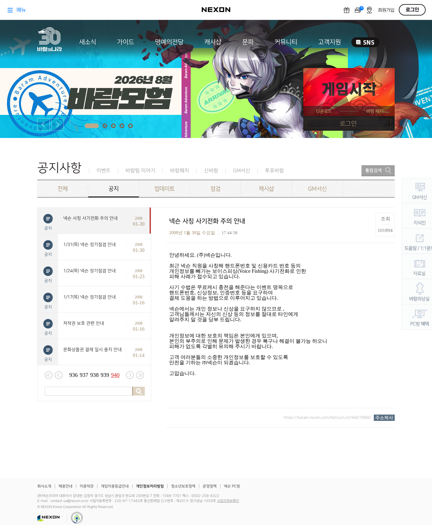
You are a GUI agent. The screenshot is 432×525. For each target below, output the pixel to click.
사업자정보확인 (228, 501)
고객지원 (329, 42)
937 (84, 375)
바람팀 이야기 (140, 170)
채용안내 (65, 486)
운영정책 (210, 486)
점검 (215, 189)
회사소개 (44, 486)
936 (73, 375)
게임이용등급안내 (115, 486)
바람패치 (179, 170)
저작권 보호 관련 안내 (83, 323)
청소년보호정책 (183, 486)
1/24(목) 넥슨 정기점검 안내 (89, 270)
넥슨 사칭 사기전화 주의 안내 (90, 218)
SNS (365, 42)
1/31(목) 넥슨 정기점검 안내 (89, 244)
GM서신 (241, 170)
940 (115, 375)
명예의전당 (169, 42)
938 (94, 375)
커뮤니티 (286, 42)
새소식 (87, 42)
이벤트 (103, 170)
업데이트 (164, 189)
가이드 (125, 42)
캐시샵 (212, 42)
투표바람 (274, 170)
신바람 (211, 170)
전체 (63, 189)
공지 (113, 189)
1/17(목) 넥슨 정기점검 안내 (89, 297)
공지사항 (59, 167)
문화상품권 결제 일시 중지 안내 (92, 349)
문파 (248, 42)
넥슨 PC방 (232, 486)
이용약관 (87, 486)
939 (105, 375)
